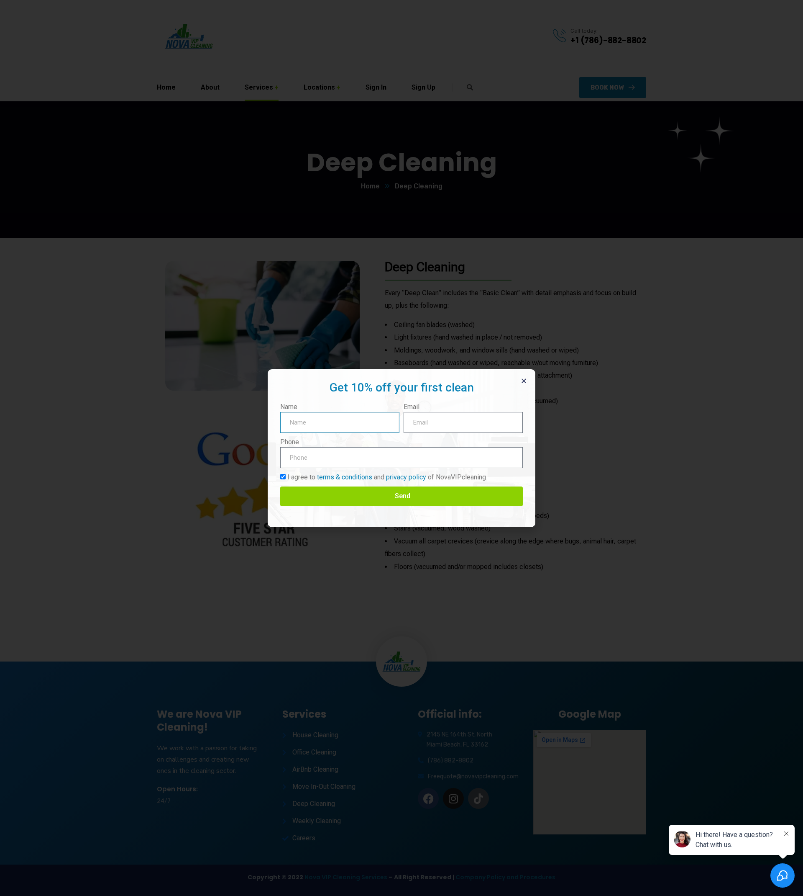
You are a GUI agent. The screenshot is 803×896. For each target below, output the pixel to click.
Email (411, 407)
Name (288, 407)
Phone (289, 442)
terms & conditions (344, 477)
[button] (524, 381)
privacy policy (406, 477)
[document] (401, 448)
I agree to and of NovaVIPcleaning (386, 477)
